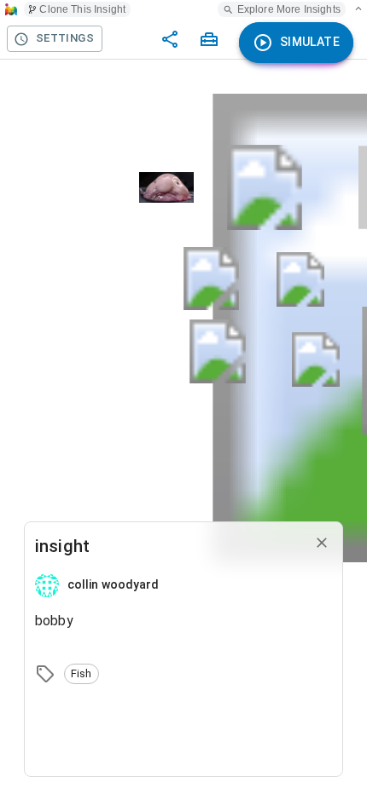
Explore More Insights (289, 9)
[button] (81, 674)
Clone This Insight (82, 9)
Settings (65, 38)
